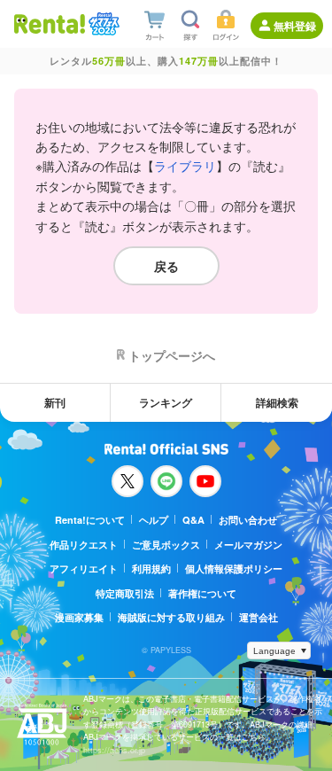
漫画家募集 (79, 617)
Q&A (193, 519)
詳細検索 (277, 402)
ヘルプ (153, 519)
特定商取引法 (125, 593)
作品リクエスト (84, 544)
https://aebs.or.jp (114, 750)
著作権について (202, 593)
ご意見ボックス (166, 544)
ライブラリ (185, 166)
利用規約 (151, 568)
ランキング (165, 402)
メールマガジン (248, 544)
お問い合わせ (248, 519)
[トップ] (49, 23)
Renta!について (90, 519)
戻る (166, 266)
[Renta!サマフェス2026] (102, 23)
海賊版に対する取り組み (171, 617)
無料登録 (295, 26)
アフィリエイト (84, 568)
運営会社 (258, 617)
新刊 (55, 402)
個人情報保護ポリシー (233, 568)
